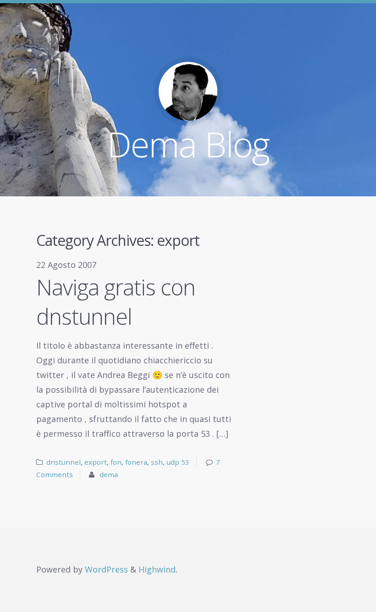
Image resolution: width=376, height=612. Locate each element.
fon (116, 462)
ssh (157, 462)
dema (109, 474)
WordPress (106, 569)
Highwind (157, 569)
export (95, 462)
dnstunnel (63, 462)
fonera (136, 462)
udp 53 (177, 462)
